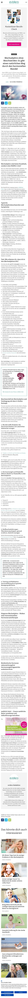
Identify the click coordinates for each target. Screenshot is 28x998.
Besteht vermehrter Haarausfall (9, 352)
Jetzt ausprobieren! (14, 44)
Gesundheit (14, 54)
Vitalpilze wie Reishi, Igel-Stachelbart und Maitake (14, 453)
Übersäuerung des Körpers (7, 537)
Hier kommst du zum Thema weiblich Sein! (13, 392)
